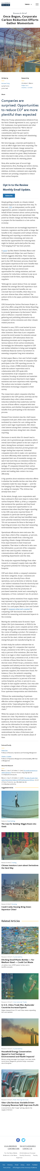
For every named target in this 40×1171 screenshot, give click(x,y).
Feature (3, 821)
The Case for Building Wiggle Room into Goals (18, 825)
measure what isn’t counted (19, 609)
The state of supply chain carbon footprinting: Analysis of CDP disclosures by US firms (19, 779)
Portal (16, 1165)
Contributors (13, 1148)
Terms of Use (6, 1167)
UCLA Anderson (10, 1146)
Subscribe (9, 196)
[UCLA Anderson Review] (9, 4)
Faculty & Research (28, 1146)
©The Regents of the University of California (25, 1167)
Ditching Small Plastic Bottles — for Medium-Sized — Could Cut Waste (17, 961)
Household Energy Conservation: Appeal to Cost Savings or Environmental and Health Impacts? (17, 1054)
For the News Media (10, 1153)
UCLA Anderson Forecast (27, 1153)
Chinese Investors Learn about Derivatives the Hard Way (19, 866)
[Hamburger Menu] (37, 4)
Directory (10, 1165)
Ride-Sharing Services (20, 1100)
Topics (27, 4)
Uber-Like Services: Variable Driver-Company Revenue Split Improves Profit (19, 1103)
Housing (14, 904)
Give (4, 1165)
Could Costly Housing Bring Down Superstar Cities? (16, 908)
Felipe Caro (24, 85)
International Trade (20, 1002)
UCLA (28, 1165)
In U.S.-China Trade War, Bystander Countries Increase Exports (17, 1006)
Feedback (34, 1165)
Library (22, 1165)
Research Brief (6, 863)
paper (5, 250)
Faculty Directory (25, 1155)
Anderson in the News (10, 1155)
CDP (10, 207)
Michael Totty (5, 83)
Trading (14, 863)
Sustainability (17, 957)
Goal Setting (11, 821)
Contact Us (27, 1148)
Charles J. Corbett (27, 87)
